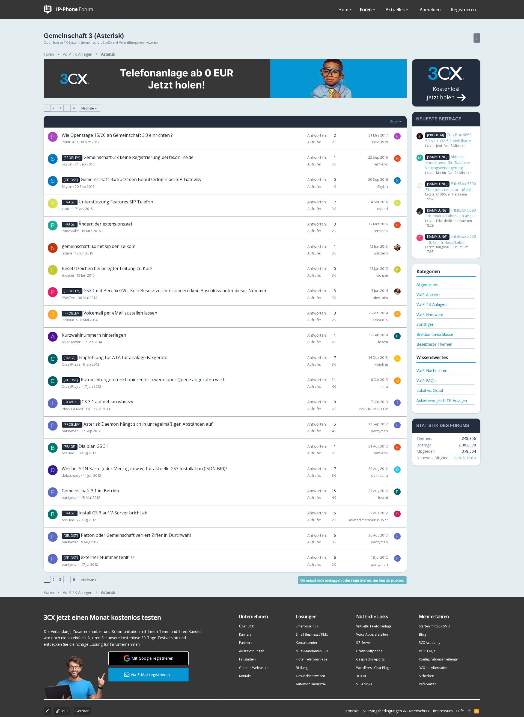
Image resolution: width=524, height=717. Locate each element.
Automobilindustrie (311, 684)
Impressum (443, 710)
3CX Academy (429, 642)
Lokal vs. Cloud (429, 390)
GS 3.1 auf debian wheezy (107, 402)
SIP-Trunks (364, 684)
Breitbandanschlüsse (434, 334)
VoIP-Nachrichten (431, 370)
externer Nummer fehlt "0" (108, 557)
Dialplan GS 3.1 (94, 446)
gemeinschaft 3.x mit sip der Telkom (98, 246)
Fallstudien (247, 659)
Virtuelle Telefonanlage (374, 626)
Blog (422, 634)
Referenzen (427, 684)
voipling (381, 364)
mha (384, 386)
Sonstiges (425, 324)
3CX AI (361, 676)
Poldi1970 (70, 142)
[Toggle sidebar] (477, 38)
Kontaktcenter (306, 642)
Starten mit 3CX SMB (434, 626)
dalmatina (379, 475)
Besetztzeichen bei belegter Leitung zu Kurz (107, 268)
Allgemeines (427, 284)
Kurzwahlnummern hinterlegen (94, 335)
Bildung (302, 667)
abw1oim (380, 297)
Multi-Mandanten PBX (312, 651)
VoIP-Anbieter (428, 294)
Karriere (245, 634)
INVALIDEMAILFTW (76, 408)
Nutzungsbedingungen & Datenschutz (396, 710)
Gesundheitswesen (310, 676)
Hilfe (460, 710)
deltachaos (71, 475)
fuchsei (68, 275)
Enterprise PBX (307, 626)
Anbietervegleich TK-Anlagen (441, 400)
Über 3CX (246, 626)
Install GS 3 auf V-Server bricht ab (113, 513)
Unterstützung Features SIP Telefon (116, 202)
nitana (67, 253)
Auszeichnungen (251, 651)
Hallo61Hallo (465, 457)
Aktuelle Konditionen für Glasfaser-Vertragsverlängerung (448, 162)
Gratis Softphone (369, 651)
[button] (374, 9)
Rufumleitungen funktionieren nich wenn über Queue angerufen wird (152, 380)
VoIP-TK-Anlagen (431, 304)
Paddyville (70, 230)
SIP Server (363, 642)
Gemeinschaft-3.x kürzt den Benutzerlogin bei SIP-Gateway (141, 179)
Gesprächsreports (370, 659)
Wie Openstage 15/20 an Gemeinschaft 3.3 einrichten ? (117, 135)
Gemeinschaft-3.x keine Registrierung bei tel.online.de (138, 157)
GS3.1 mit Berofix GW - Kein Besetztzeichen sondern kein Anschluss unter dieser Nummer (175, 291)
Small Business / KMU (312, 634)
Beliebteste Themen (434, 344)
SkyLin (67, 164)
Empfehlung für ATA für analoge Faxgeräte (123, 357)
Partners (245, 642)
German (82, 710)
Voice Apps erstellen (372, 634)
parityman (70, 430)
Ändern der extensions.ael (105, 224)
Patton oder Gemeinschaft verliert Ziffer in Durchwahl (136, 535)
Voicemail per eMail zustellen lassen (120, 313)
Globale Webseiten (254, 667)
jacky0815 (70, 319)
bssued (68, 453)
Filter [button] (394, 121)
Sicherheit (426, 676)
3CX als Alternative (433, 667)
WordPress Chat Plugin (373, 667)
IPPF (64, 710)
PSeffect (69, 297)
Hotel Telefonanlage (311, 659)
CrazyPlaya (71, 364)
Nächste (87, 108)
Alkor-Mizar (71, 341)
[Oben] (469, 711)
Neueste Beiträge (439, 119)
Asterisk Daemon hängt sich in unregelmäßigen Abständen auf (148, 424)
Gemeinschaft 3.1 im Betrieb (90, 491)
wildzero (381, 253)
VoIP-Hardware (429, 314)
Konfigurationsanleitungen (439, 659)
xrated (67, 208)
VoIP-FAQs (426, 380)
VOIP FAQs (427, 651)
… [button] (67, 108)
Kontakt (245, 676)
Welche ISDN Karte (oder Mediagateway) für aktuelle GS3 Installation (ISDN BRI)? (144, 469)
